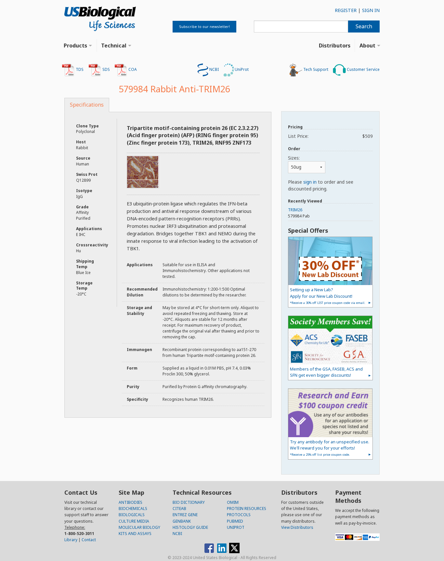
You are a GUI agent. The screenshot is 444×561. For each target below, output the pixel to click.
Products (75, 45)
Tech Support (315, 69)
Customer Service (363, 69)
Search (364, 26)
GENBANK (182, 521)
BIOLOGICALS (132, 514)
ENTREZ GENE (185, 514)
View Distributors (297, 527)
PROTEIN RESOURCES (246, 508)
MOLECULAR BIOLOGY (139, 527)
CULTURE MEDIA (134, 521)
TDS (79, 69)
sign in (310, 182)
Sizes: (294, 158)
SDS (105, 69)
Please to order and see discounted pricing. (320, 185)
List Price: (330, 136)
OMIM (233, 502)
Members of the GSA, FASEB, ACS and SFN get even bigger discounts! (326, 372)
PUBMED (235, 521)
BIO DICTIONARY (189, 502)
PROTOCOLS (239, 514)
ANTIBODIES (130, 502)
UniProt (241, 69)
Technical (113, 45)
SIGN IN (371, 10)
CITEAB (179, 508)
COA (132, 69)
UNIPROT (235, 527)
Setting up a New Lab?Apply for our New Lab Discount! (327, 296)
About (367, 45)
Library (70, 539)
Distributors (334, 45)
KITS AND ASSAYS (135, 533)
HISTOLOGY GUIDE (190, 527)
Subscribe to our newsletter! (204, 26)
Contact (89, 539)
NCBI (213, 69)
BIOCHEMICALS (133, 508)
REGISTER (346, 10)
